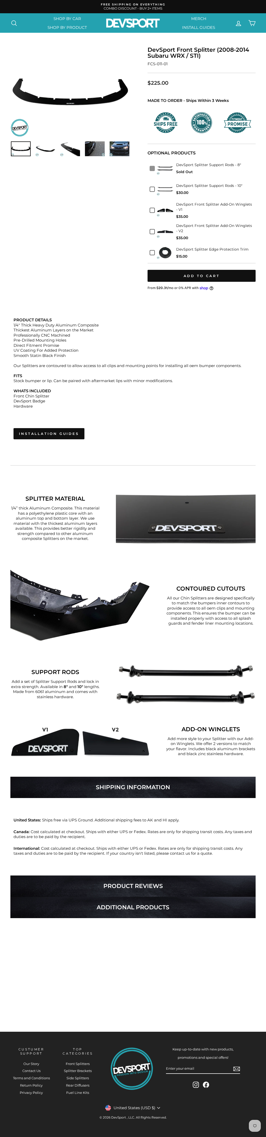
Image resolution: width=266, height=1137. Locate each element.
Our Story (31, 1064)
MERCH (198, 18)
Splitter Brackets (78, 1071)
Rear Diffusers (77, 1085)
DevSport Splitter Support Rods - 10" (209, 185)
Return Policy (31, 1085)
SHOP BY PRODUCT (67, 27)
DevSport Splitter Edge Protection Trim (212, 249)
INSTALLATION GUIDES (49, 434)
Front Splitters (78, 1064)
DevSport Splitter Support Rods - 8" (208, 164)
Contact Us (31, 1071)
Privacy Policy (31, 1093)
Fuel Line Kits (77, 1093)
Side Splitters (77, 1078)
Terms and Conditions (31, 1078)
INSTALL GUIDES (198, 27)
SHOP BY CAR (67, 18)
